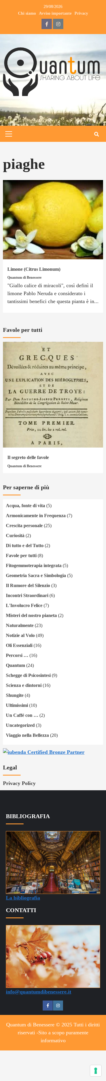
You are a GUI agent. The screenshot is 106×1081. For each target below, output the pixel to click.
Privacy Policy (19, 783)
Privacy (81, 13)
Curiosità (15, 535)
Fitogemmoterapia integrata (34, 565)
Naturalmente (20, 625)
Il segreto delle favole (28, 457)
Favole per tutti (21, 555)
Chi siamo (27, 13)
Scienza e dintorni (24, 685)
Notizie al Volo (20, 635)
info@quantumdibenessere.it (38, 992)
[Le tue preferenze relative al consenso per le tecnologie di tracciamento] (95, 1070)
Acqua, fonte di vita (25, 505)
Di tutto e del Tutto (25, 545)
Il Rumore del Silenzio (28, 585)
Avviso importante (55, 13)
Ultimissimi (17, 705)
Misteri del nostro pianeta (31, 615)
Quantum (15, 665)
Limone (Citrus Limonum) (33, 269)
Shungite (15, 695)
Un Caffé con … (22, 715)
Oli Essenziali (19, 645)
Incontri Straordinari (27, 595)
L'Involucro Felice (24, 605)
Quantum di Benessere (24, 277)
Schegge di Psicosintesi (28, 675)
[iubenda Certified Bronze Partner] (44, 751)
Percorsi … (17, 655)
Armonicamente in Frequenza (36, 515)
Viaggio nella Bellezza (27, 735)
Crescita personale (24, 525)
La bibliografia (23, 898)
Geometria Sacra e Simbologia (36, 575)
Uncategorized (20, 725)
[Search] (96, 134)
